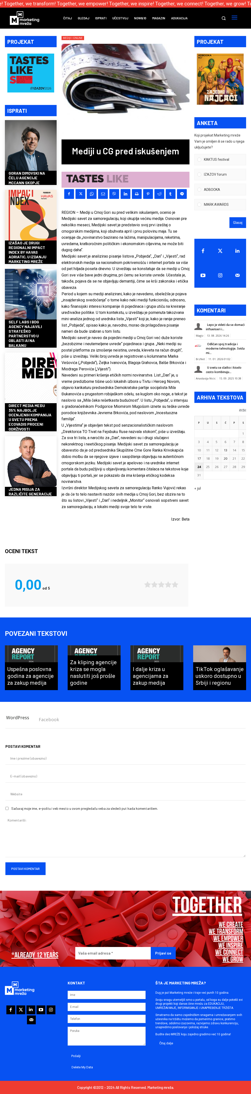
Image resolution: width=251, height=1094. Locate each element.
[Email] (103, 194)
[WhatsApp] (92, 194)
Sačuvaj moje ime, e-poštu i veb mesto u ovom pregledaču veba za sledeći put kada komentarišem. (84, 808)
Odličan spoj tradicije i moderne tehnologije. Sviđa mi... (225, 348)
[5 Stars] (175, 584)
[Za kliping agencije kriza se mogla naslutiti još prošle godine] (94, 667)
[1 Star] (147, 584)
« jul (197, 488)
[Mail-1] (237, 275)
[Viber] (114, 194)
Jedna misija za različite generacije (30, 491)
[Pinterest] (148, 194)
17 (199, 458)
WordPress (17, 717)
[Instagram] (220, 275)
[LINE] (182, 194)
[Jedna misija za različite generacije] (31, 462)
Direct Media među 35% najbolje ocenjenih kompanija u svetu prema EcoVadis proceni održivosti (30, 417)
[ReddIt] (159, 194)
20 (225, 458)
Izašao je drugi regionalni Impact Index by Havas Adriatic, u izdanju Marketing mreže (27, 252)
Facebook (49, 719)
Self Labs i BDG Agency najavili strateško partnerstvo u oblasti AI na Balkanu (25, 333)
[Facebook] (69, 194)
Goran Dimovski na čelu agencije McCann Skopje (27, 178)
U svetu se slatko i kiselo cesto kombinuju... (223, 369)
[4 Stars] (168, 584)
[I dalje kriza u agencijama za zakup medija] (156, 667)
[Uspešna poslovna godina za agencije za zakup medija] (31, 667)
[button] (223, 18)
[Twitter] (220, 251)
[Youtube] (203, 275)
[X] (80, 194)
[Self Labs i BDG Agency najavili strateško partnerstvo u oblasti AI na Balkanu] (31, 294)
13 (225, 450)
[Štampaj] (137, 194)
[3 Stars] (161, 584)
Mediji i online (73, 38)
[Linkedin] (125, 194)
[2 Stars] (154, 584)
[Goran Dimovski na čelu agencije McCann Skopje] (31, 146)
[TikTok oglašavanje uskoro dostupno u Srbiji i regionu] (219, 667)
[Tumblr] (171, 194)
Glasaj (237, 223)
